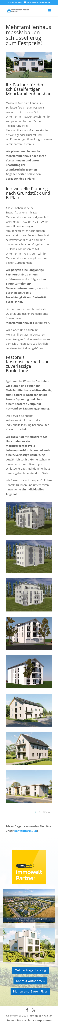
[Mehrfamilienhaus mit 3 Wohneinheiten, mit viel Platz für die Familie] (29, 764)
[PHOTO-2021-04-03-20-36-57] (29, 572)
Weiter (47, 812)
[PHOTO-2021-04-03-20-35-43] (29, 533)
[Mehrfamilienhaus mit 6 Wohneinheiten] (29, 725)
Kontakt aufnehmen (30, 981)
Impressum (44, 1020)
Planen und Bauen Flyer (30, 991)
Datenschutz (25, 1020)
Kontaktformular (25, 831)
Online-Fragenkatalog (30, 970)
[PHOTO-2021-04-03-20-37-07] (29, 610)
